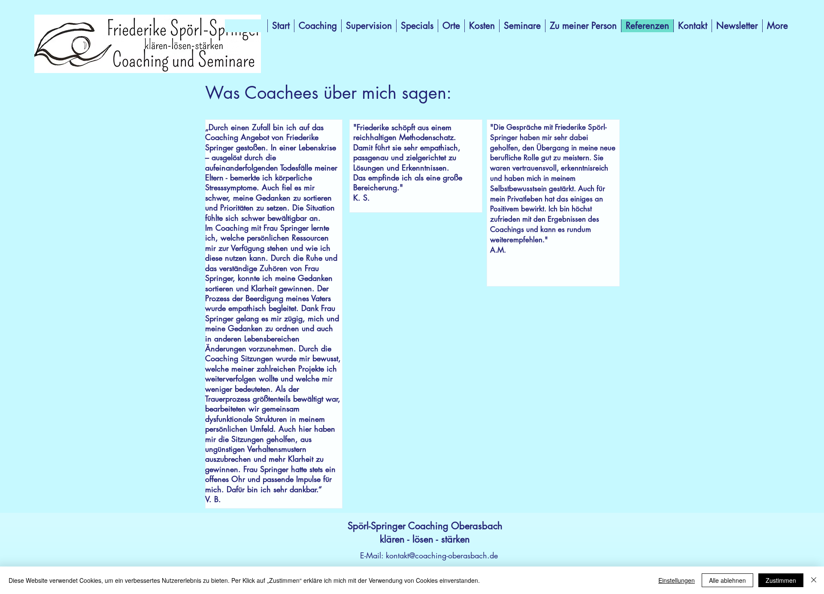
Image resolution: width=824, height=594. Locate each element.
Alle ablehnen (727, 580)
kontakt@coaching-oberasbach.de (442, 555)
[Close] (814, 580)
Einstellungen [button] (676, 580)
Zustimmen (781, 580)
